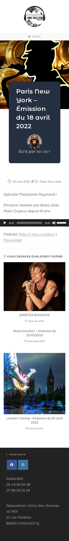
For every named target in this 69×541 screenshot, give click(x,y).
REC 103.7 (43, 151)
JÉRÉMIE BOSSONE (34, 315)
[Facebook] (12, 465)
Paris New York (50, 181)
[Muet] (54, 223)
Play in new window (37, 234)
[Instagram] (23, 465)
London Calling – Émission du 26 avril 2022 (34, 420)
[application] (34, 222)
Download (13, 240)
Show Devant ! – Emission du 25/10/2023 (34, 333)
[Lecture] (5, 223)
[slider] (62, 222)
